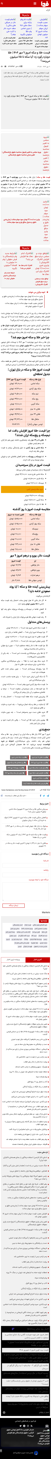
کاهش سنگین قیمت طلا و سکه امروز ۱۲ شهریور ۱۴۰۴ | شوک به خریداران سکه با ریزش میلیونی (25, 819)
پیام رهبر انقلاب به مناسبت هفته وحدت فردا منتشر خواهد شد (26, 1139)
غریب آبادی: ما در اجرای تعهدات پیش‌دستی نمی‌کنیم (29, 1096)
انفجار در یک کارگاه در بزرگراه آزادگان (35, 1086)
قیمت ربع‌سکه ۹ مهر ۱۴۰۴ (15, 768)
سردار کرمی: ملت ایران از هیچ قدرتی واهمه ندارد (30, 1134)
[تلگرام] (48, 796)
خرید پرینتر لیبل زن (17, 939)
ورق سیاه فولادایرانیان (36, 939)
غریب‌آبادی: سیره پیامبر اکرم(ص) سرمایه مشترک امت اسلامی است (24, 1101)
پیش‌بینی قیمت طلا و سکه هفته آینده (34, 783)
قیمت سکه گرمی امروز (39, 778)
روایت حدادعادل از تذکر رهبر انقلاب (35, 1062)
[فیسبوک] (41, 796)
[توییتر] (44, 796)
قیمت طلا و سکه (43, 177)
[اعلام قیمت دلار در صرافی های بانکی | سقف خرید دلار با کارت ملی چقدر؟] (9, 27)
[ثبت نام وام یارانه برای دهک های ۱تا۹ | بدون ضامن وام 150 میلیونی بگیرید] (25, 27)
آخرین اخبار (38, 959)
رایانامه (46, 870)
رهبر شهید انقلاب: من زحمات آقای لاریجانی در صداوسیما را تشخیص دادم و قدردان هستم (27, 1108)
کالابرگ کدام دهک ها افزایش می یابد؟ (25, 267)
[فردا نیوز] (45, 4)
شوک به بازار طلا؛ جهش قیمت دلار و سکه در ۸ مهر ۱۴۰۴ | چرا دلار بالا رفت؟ (26, 827)
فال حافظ (44, 932)
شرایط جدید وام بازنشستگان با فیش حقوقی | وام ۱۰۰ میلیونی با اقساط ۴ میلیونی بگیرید (9, 276)
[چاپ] (2, 66)
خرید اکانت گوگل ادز (24, 936)
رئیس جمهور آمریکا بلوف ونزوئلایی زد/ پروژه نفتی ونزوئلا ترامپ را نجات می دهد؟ (25, 985)
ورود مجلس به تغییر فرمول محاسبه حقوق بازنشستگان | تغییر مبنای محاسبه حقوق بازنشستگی (21, 153)
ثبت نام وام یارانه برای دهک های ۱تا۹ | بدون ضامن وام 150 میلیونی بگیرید (25, 41)
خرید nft (34, 936)
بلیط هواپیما (34, 943)
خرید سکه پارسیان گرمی (35, 489)
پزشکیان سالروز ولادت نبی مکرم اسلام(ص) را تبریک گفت (28, 1129)
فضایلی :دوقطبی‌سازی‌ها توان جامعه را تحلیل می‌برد (29, 978)
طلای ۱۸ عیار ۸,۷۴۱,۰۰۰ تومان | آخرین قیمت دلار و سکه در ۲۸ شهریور (25, 844)
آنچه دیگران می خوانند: (36, 292)
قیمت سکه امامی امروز (18, 757)
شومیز (19, 946)
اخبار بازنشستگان (18, 925)
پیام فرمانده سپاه (41, 1077)
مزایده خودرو (43, 943)
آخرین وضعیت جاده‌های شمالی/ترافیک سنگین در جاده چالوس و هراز (25, 1003)
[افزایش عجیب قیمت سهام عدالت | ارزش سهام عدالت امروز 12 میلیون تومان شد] (41, 28)
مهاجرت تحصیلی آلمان (41, 928)
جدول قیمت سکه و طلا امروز (37, 768)
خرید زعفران (13, 936)
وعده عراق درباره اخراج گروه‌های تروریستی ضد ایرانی (29, 1091)
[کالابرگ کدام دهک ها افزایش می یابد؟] (25, 257)
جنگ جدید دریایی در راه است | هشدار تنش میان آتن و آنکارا (26, 973)
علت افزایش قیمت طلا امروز (38, 773)
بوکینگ (26, 939)
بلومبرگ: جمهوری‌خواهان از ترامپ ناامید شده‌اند (31, 1067)
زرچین (45, 939)
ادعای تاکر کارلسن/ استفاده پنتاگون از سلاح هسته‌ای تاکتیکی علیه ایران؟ (25, 967)
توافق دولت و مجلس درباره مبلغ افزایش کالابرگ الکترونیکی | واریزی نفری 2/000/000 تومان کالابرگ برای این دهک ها (41, 282)
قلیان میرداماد (36, 932)
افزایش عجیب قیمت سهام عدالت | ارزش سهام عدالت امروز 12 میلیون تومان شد (41, 44)
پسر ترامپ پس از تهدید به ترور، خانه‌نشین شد (31, 1057)
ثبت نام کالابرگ (42, 936)
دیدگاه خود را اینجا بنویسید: (38, 880)
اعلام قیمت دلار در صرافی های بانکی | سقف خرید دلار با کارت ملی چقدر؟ (9, 41)
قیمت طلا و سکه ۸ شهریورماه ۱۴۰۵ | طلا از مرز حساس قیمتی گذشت (27, 1033)
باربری (8, 939)
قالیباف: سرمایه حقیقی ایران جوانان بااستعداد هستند (29, 1144)
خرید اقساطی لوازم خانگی (40, 925)
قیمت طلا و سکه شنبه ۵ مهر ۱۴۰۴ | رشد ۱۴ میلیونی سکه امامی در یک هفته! (26, 836)
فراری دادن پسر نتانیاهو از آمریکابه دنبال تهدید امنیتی (29, 1039)
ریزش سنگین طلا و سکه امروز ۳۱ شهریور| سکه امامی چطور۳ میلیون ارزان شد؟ (27, 810)
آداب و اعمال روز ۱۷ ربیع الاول (37, 1081)
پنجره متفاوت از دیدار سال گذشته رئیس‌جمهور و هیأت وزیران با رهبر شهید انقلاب (26, 1123)
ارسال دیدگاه (13, 905)
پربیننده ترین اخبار (13, 959)
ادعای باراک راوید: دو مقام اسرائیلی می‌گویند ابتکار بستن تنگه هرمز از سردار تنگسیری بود (24, 1115)
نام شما (46, 861)
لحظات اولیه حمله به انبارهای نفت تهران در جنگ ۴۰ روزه (28, 1072)
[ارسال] (6, 66)
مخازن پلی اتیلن (15, 928)
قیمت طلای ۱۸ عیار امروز (39, 757)
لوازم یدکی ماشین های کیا (22, 943)
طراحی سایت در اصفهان (40, 946)
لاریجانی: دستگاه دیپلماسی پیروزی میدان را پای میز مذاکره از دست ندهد (26, 1050)
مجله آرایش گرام (10, 932)
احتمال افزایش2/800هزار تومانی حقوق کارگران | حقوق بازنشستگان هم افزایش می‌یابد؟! (20, 1432)
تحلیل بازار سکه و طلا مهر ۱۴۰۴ (14, 773)
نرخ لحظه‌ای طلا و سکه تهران (15, 762)
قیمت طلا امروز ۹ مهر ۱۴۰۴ (38, 762)
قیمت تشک (28, 925)
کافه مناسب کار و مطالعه (23, 932)
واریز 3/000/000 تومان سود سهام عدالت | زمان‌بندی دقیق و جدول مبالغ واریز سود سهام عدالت (21, 221)
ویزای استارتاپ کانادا (27, 928)
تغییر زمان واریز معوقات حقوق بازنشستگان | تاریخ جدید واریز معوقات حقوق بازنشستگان (27, 1025)
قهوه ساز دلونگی (27, 946)
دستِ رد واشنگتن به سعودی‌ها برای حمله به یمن (31, 1044)
